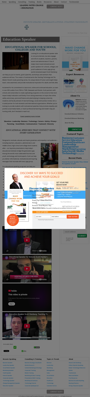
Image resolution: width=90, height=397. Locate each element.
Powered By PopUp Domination (46, 219)
